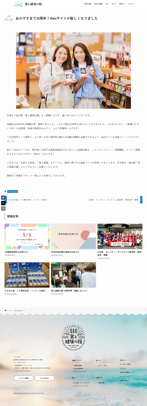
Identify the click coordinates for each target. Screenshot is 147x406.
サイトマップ (124, 376)
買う (107, 4)
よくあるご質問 (125, 364)
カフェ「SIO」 (103, 365)
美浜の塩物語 (98, 4)
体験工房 (101, 383)
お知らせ (123, 360)
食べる (114, 4)
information (12, 191)
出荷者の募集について (127, 372)
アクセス (131, 4)
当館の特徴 (87, 4)
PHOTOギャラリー (80, 371)
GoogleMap (44, 378)
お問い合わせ (124, 381)
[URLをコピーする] (3, 208)
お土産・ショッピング (81, 383)
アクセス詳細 (23, 378)
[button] (3, 197)
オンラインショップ (81, 386)
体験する (122, 4)
